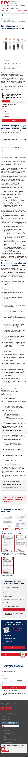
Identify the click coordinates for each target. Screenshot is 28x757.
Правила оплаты (5, 741)
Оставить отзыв (5, 730)
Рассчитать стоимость (14, 610)
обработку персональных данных (16, 613)
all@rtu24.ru (24, 12)
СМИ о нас (4, 737)
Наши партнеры (5, 743)
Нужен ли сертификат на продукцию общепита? (11, 488)
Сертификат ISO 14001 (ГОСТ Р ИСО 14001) (20, 553)
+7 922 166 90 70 (9, 641)
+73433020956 (8, 636)
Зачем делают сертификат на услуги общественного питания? (11, 431)
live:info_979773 (9, 644)
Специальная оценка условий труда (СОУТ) (7, 532)
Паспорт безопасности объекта (20, 532)
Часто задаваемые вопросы (8, 734)
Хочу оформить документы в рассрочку (12, 606)
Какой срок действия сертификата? (11, 481)
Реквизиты (4, 729)
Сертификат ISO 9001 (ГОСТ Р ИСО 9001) (7, 553)
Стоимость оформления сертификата (11, 484)
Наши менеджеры (6, 733)
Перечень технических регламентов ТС (11, 739)
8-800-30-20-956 (22, 10)
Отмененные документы (7, 742)
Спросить (14, 647)
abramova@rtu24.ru (10, 638)
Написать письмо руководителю (9, 732)
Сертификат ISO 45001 (7, 575)
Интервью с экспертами (7, 736)
